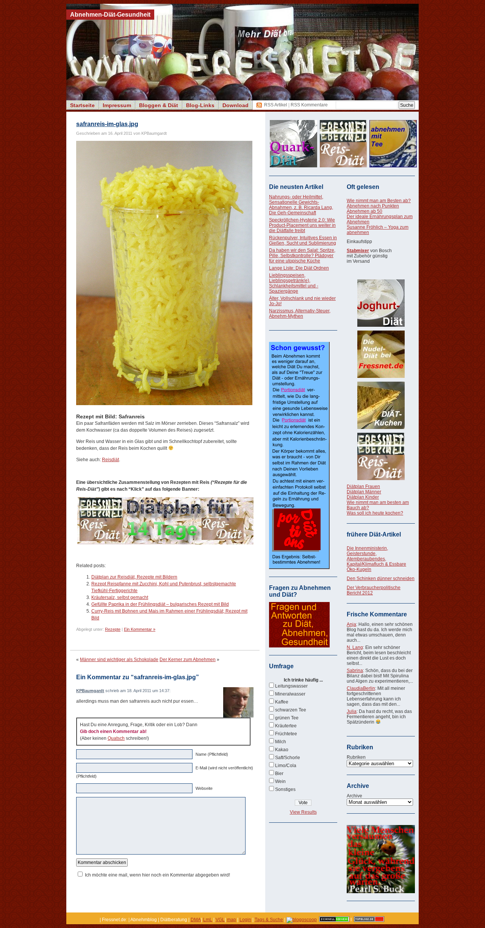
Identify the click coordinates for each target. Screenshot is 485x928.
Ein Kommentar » (139, 629)
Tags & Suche (269, 919)
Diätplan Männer (364, 491)
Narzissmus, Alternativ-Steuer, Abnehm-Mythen (299, 313)
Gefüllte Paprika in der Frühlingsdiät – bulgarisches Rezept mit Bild (160, 604)
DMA (196, 919)
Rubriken (356, 757)
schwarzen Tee (290, 710)
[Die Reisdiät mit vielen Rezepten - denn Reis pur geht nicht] (381, 456)
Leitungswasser (291, 686)
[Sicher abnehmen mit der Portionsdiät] (299, 567)
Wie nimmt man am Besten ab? (379, 200)
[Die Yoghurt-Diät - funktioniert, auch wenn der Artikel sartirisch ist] (381, 303)
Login (245, 919)
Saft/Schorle (287, 757)
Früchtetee (286, 733)
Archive (354, 796)
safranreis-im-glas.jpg (107, 124)
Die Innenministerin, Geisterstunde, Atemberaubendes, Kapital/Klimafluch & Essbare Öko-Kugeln (376, 559)
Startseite (82, 105)
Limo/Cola (285, 765)
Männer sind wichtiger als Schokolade (119, 659)
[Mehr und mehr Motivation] (381, 891)
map (231, 919)
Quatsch (116, 738)
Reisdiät (110, 459)
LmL (207, 919)
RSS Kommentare (309, 105)
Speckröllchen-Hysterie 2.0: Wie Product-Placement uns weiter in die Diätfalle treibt (302, 225)
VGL (220, 919)
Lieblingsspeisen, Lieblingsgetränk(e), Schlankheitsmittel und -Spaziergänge (293, 283)
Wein (280, 781)
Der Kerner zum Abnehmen (188, 659)
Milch (280, 741)
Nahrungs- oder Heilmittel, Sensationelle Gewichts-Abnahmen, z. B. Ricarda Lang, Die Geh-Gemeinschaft (301, 204)
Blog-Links (200, 105)
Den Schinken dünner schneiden (381, 578)
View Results (303, 812)
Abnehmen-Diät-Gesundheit (110, 14)
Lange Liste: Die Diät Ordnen (299, 268)
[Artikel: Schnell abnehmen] (334, 919)
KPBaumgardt (90, 690)
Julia (352, 711)
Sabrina (355, 670)
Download (235, 105)
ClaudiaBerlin (361, 688)
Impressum (117, 105)
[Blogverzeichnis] (301, 919)
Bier (279, 773)
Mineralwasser (290, 694)
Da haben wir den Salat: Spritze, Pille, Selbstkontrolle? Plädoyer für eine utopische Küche (302, 256)
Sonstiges (285, 789)
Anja (351, 624)
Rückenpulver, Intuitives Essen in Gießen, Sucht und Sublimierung (303, 240)
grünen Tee (287, 718)
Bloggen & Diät (158, 105)
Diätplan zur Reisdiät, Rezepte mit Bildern (134, 577)
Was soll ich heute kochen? (375, 513)
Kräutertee (286, 725)
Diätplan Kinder (363, 497)
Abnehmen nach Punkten (373, 206)
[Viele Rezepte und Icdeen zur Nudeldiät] (381, 354)
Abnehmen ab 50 (364, 211)
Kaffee (281, 702)
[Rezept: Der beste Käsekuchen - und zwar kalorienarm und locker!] (381, 405)
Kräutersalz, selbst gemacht (119, 597)
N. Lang (355, 647)
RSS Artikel (275, 105)
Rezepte (112, 629)
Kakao (281, 749)
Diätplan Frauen (363, 486)
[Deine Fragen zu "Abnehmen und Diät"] (299, 646)
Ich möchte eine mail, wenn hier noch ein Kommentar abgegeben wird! (157, 875)
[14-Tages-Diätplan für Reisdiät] (165, 543)
